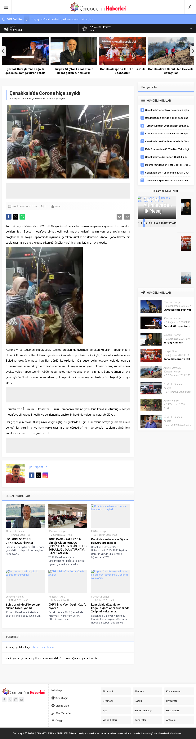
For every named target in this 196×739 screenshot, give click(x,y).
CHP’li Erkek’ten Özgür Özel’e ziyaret (67, 606)
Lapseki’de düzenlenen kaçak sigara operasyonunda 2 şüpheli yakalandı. (110, 608)
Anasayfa (14, 98)
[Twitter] (10, 699)
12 (167, 223)
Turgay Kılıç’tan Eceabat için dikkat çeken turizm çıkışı (62, 19)
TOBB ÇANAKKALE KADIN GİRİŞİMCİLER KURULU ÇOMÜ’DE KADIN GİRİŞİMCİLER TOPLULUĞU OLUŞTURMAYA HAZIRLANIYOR (67, 546)
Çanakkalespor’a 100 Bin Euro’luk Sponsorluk (73, 70)
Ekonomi (11, 531)
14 (172, 223)
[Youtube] (21, 699)
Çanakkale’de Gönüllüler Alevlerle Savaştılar (122, 70)
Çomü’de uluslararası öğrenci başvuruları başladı (110, 540)
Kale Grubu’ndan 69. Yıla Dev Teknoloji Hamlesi (171, 70)
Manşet (20, 531)
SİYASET (61, 596)
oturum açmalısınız (42, 647)
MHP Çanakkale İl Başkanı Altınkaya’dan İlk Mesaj (157, 199)
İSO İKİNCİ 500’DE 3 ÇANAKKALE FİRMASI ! (20, 540)
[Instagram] (15, 699)
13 (170, 223)
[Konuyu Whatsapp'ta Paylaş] (22, 217)
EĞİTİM (94, 531)
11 (165, 223)
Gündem (25, 98)
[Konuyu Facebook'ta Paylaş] (8, 217)
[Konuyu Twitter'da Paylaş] (15, 217)
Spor (175, 351)
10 (162, 223)
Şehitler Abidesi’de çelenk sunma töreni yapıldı (23, 606)
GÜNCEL (176, 367)
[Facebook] (4, 699)
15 (175, 223)
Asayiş (167, 367)
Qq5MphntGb (38, 467)
